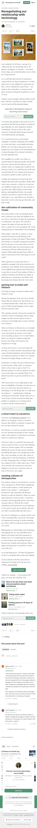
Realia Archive (9, 666)
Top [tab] (4, 746)
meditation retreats (19, 418)
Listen (33, 26)
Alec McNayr (9, 710)
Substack (9, 824)
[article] (18, 754)
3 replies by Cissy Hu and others (16, 729)
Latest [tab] (8, 746)
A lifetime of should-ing (10, 751)
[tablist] (9, 649)
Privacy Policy (19, 805)
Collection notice (29, 815)
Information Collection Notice (24, 803)
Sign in (33, 2)
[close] (31, 763)
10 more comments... (7, 737)
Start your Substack (14, 820)
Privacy (16, 815)
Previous (7, 637)
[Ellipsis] (34, 666)
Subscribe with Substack (19, 797)
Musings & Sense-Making (10, 8)
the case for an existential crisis (11, 754)
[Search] (34, 746)
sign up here (12, 565)
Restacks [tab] (13, 649)
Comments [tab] (6, 649)
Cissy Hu (8, 25)
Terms (21, 815)
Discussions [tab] (15, 746)
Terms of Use (28, 801)
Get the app (27, 820)
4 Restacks (22, 624)
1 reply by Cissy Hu (12, 704)
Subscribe (26, 2)
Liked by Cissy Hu (11, 668)
